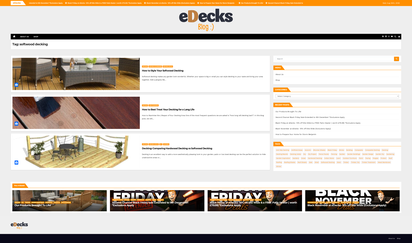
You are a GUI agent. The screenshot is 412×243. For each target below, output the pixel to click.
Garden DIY (49, 202)
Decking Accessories (155, 66)
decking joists (295, 154)
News (154, 199)
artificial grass (297, 150)
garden (342, 154)
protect (383, 158)
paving (368, 158)
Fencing (27, 202)
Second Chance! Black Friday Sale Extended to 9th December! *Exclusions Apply (310, 117)
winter (278, 166)
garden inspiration (283, 158)
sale (310, 162)
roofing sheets (289, 162)
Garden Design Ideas (38, 202)
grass (303, 158)
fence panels (324, 154)
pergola (375, 158)
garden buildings (353, 154)
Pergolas (57, 202)
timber (346, 162)
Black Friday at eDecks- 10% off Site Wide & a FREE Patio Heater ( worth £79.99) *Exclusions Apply (318, 123)
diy (161, 144)
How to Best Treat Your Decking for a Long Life (168, 109)
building (349, 150)
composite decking (372, 150)
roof (390, 158)
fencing (334, 154)
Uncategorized (153, 105)
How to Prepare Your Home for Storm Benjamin (296, 134)
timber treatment (368, 162)
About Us (24, 37)
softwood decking (327, 162)
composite (359, 150)
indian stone (329, 158)
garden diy (380, 154)
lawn (338, 158)
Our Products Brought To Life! (288, 112)
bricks (341, 150)
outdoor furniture (350, 158)
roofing (279, 162)
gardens (166, 144)
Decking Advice (167, 66)
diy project (312, 154)
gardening (390, 154)
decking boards (282, 154)
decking (145, 66)
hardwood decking (315, 158)
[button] (395, 37)
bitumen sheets (319, 150)
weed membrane (384, 162)
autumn (308, 150)
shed (317, 162)
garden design (368, 154)
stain (339, 162)
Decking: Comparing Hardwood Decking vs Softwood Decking (177, 148)
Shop (36, 37)
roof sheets (302, 162)
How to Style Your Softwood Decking (162, 70)
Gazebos (148, 199)
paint (361, 158)
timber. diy (355, 162)
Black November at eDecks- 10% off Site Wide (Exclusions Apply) (303, 129)
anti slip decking (282, 150)
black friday (332, 150)
